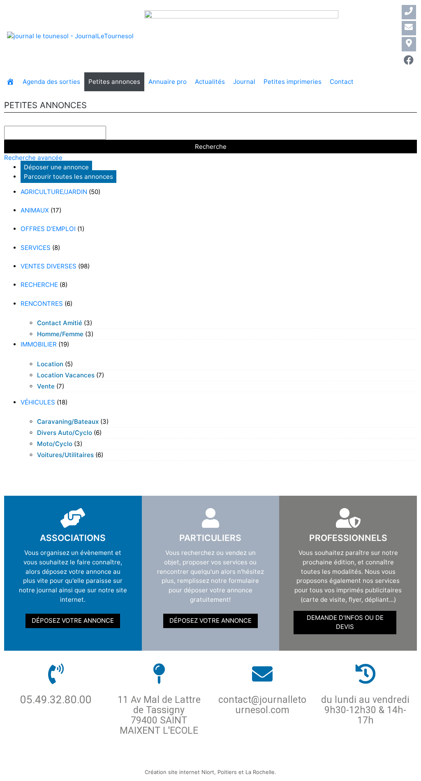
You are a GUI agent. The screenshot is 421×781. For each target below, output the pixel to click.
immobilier (39, 344)
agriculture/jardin (54, 192)
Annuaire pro (167, 81)
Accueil (98, 759)
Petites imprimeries (293, 81)
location (50, 364)
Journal (244, 81)
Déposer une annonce (56, 167)
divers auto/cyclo (64, 433)
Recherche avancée (33, 158)
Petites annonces (114, 81)
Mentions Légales (242, 759)
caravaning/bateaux (68, 421)
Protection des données (161, 759)
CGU (286, 759)
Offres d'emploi (48, 229)
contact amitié (59, 323)
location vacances (66, 375)
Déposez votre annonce (73, 620)
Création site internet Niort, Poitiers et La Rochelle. (210, 772)
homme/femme (60, 334)
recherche (39, 285)
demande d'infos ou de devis (345, 622)
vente (46, 386)
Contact (342, 81)
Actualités (210, 81)
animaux (35, 210)
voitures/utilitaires (65, 455)
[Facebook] (409, 60)
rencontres (42, 303)
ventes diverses (48, 266)
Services (36, 248)
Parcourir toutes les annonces (68, 176)
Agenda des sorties (51, 81)
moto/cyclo (54, 444)
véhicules (38, 402)
